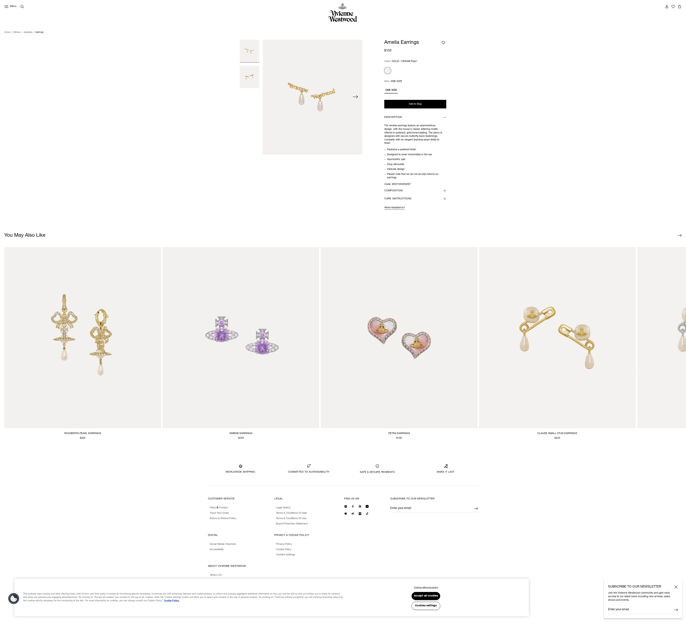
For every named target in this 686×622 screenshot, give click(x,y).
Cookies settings (426, 605)
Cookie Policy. (171, 601)
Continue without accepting (426, 588)
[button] (13, 598)
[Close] (676, 587)
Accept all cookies (426, 596)
